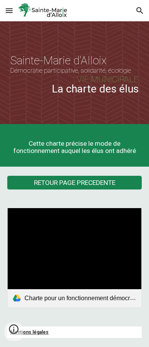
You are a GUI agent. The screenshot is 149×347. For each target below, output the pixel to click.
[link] (74, 258)
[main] (74, 74)
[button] (9, 10)
